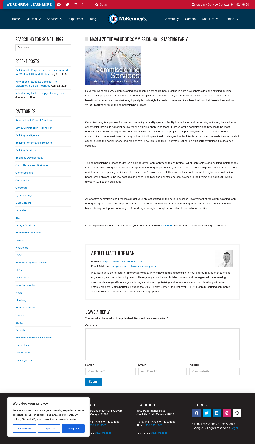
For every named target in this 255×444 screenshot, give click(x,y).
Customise (24, 428)
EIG (17, 217)
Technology (22, 344)
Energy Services (25, 225)
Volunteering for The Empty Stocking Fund (40, 93)
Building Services (25, 150)
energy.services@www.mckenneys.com (134, 266)
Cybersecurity (23, 195)
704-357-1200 (154, 425)
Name (89, 364)
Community (22, 180)
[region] (48, 417)
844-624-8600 (239, 4)
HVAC (18, 255)
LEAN (18, 270)
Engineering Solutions (28, 232)
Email (142, 364)
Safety (19, 322)
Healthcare (21, 247)
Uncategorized (24, 360)
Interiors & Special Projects (31, 262)
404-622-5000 (98, 425)
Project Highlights (25, 307)
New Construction (25, 285)
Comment (91, 325)
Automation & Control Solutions (33, 120)
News (18, 292)
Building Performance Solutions (33, 142)
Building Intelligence (27, 135)
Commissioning (24, 172)
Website (194, 364)
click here (167, 225)
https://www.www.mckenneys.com (123, 261)
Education (21, 210)
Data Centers (23, 202)
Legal (234, 428)
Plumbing (21, 300)
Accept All (73, 428)
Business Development (29, 157)
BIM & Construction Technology (33, 127)
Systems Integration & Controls (33, 337)
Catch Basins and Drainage (31, 165)
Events (19, 240)
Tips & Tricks (22, 352)
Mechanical (22, 277)
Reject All (49, 428)
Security (20, 330)
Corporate (21, 187)
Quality (19, 314)
